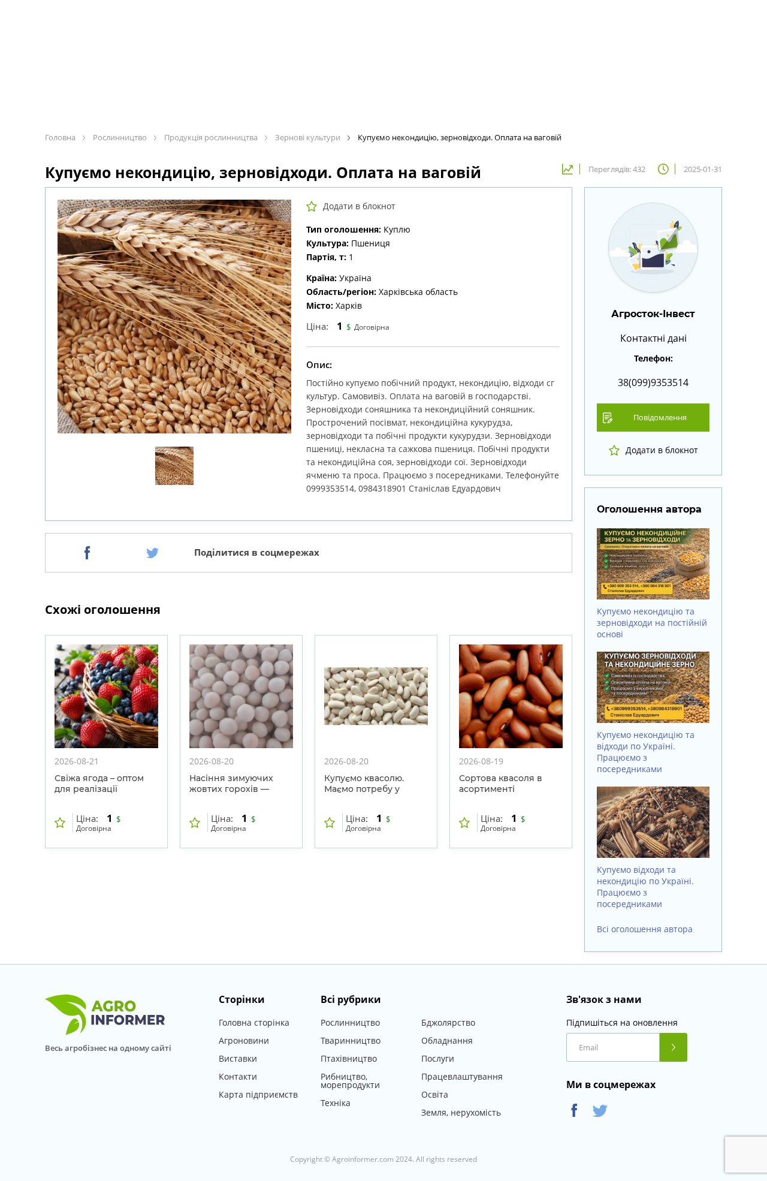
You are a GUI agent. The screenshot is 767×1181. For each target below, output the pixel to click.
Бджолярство (448, 1022)
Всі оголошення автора (645, 929)
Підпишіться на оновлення (622, 1023)
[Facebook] (87, 552)
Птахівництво (349, 1058)
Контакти (238, 1076)
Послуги (437, 1058)
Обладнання (447, 1040)
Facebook (574, 1110)
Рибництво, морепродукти (350, 1080)
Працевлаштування (462, 1076)
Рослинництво (350, 1022)
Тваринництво (351, 1040)
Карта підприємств (258, 1094)
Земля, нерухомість (461, 1112)
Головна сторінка (254, 1022)
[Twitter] (152, 552)
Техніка (336, 1102)
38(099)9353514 (653, 382)
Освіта (434, 1094)
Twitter (600, 1110)
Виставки (238, 1058)
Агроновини (244, 1040)
